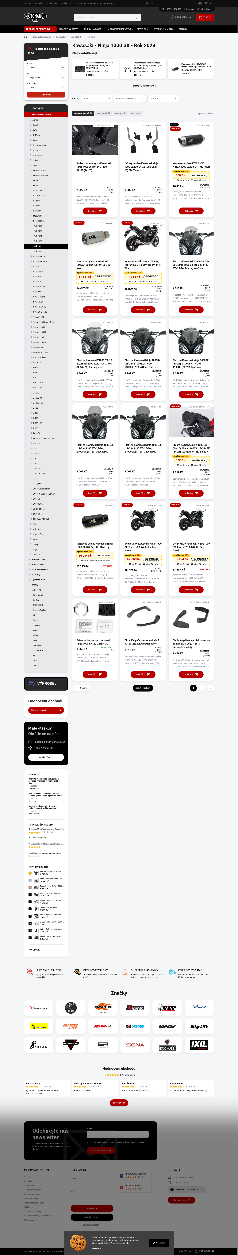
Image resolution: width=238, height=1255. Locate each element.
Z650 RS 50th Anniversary (44, 438)
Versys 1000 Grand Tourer (44, 322)
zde (127, 1243)
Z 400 (35, 418)
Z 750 (35, 448)
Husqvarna (37, 155)
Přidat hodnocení (38, 710)
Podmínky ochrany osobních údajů (39, 1216)
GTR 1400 (37, 191)
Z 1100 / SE (38, 403)
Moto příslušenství (40, 570)
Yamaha (36, 554)
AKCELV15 (151, 277)
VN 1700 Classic (40, 357)
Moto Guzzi (37, 529)
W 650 (36, 367)
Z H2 (35, 479)
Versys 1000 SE (39, 332)
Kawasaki (37, 165)
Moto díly (36, 575)
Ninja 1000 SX (39, 221)
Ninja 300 (37, 277)
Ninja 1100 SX (39, 256)
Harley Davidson (39, 145)
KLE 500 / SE (38, 196)
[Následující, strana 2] (201, 688)
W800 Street (38, 388)
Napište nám (52, 3)
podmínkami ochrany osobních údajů (128, 1142)
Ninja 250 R (38, 271)
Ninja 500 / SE (39, 287)
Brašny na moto (38, 559)
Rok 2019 (38, 226)
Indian (35, 160)
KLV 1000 (37, 211)
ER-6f (35, 180)
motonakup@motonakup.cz (49, 741)
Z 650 (35, 428)
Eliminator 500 (39, 170)
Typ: (28, 73)
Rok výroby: (32, 83)
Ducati (35, 140)
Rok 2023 (38, 246)
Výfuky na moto (38, 580)
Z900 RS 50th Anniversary (44, 494)
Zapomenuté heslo (91, 1225)
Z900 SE (36, 499)
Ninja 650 (37, 292)
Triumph (36, 544)
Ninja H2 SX (38, 302)
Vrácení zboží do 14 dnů (34, 1203)
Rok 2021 (38, 236)
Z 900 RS (37, 469)
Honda (35, 150)
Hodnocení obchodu (70, 3)
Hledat (137, 17)
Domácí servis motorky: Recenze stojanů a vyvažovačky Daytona (43, 807)
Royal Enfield (38, 534)
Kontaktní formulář (46, 757)
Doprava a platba (90, 3)
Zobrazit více (119, 1102)
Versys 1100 (38, 337)
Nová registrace (92, 1217)
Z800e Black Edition (41, 489)
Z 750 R (36, 453)
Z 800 (35, 458)
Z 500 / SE (37, 423)
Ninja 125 (37, 266)
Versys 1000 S (39, 327)
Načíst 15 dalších (143, 688)
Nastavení (96, 1248)
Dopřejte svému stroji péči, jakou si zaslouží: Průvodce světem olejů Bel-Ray (45, 781)
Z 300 (35, 413)
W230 (35, 373)
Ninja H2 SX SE (39, 307)
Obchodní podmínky (32, 1211)
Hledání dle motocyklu (41, 114)
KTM (34, 524)
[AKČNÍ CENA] (94, 239)
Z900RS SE (38, 504)
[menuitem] (40, 29)
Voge (35, 549)
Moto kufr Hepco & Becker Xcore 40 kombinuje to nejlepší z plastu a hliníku (46, 794)
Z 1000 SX (37, 398)
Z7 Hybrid (37, 484)
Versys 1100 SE (39, 342)
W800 (35, 378)
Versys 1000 (38, 317)
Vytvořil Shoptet (186, 1251)
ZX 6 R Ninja (38, 514)
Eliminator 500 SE (40, 175)
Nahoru (83, 688)
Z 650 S (36, 443)
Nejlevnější (103, 113)
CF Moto (36, 135)
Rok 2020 (38, 231)
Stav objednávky (109, 3)
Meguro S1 (37, 216)
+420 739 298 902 (44, 747)
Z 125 (35, 408)
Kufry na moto (38, 565)
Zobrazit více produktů (143, 86)
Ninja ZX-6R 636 (40, 312)
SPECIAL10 (198, 175)
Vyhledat (46, 94)
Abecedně (136, 113)
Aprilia (35, 120)
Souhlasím (160, 1243)
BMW (35, 130)
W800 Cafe (38, 383)
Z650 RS (36, 433)
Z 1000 (36, 393)
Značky (35, 585)
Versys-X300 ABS (40, 352)
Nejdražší (120, 113)
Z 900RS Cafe (39, 474)
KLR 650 (36, 201)
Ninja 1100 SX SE (40, 261)
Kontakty (39, 3)
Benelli (35, 125)
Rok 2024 (38, 251)
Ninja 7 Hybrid (39, 297)
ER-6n (35, 185)
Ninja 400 (37, 281)
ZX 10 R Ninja (39, 509)
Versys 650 (38, 347)
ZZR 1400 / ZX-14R (41, 519)
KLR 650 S (37, 206)
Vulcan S (37, 362)
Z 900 (35, 463)
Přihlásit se (92, 1208)
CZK (205, 3)
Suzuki (35, 539)
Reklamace (28, 1207)
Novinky (27, 3)
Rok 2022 (38, 241)
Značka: (30, 63)
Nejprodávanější (83, 113)
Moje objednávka (31, 1220)
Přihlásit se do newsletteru (101, 1150)
